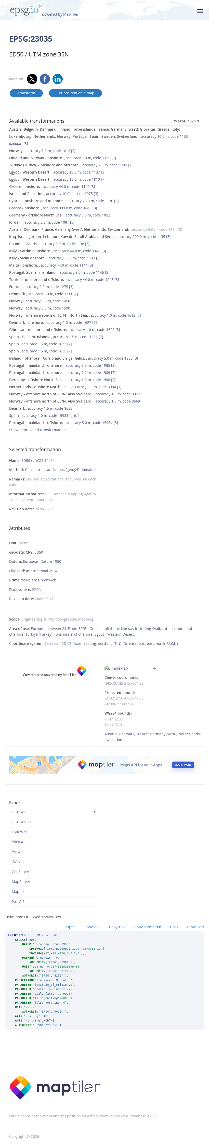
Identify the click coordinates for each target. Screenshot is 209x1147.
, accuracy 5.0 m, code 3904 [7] (65, 386)
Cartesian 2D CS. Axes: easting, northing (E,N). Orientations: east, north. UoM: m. (112, 643)
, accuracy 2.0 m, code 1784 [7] (71, 165)
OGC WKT (20, 811)
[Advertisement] (104, 1057)
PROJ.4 (17, 841)
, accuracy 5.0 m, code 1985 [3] (62, 365)
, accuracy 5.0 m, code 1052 (59, 215)
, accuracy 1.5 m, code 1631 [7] (56, 336)
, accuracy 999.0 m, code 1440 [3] (53, 207)
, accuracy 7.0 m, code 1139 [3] (62, 157)
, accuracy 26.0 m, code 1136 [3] (64, 200)
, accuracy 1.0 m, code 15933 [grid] (44, 415)
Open (71, 926)
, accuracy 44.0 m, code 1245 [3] (64, 279)
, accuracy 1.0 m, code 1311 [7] (43, 293)
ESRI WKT (20, 831)
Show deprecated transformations (38, 429)
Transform (26, 92)
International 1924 (41, 570)
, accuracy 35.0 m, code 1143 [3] (55, 258)
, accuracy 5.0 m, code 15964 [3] (63, 422)
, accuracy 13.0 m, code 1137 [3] (57, 172)
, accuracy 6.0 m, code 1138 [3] (49, 243)
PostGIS (18, 901)
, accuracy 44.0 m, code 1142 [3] (57, 250)
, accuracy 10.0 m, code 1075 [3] (53, 193)
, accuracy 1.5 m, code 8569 (74, 401)
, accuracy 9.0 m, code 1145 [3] (59, 272)
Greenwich (47, 580)
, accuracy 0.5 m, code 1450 (39, 301)
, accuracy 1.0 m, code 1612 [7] (42, 150)
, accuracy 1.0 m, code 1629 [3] (64, 329)
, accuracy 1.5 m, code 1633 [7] (40, 343)
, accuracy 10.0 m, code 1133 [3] (98, 136)
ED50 (38, 552)
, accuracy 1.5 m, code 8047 (74, 394)
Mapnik (18, 891)
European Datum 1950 (42, 561)
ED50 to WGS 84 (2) (37, 460)
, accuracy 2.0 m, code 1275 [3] (41, 286)
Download (195, 926)
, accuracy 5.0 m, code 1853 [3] (73, 358)
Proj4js (17, 851)
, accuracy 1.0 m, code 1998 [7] (62, 379)
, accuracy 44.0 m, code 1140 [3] (52, 186)
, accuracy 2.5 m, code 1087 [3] (42, 222)
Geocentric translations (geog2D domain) (60, 469)
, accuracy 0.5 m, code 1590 (39, 308)
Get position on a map (75, 92)
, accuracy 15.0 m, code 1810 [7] (57, 179)
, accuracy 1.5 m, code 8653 (40, 408)
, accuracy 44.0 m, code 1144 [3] (51, 265)
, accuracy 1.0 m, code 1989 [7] (62, 372)
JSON (16, 861)
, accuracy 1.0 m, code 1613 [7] (75, 315)
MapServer (21, 881)
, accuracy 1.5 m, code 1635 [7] (40, 351)
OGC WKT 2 (21, 821)
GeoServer (20, 871)
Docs (174, 926)
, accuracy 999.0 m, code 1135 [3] (90, 236)
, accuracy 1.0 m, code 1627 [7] (53, 322)
